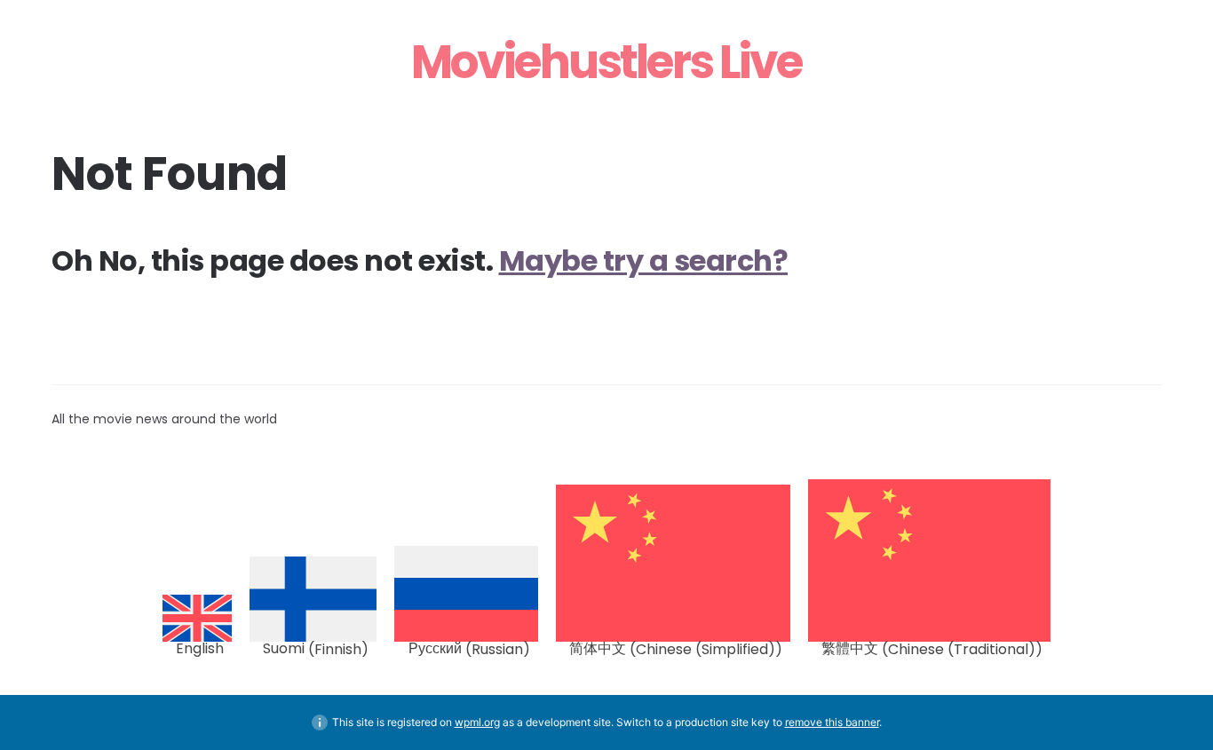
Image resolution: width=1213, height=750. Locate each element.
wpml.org (477, 722)
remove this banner (832, 722)
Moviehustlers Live (606, 62)
